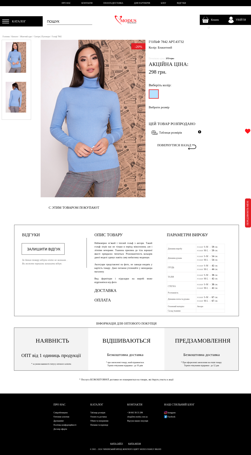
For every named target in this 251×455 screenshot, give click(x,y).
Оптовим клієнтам (61, 417)
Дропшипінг (58, 421)
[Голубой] (153, 95)
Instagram (171, 412)
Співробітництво (60, 412)
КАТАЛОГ (19, 21)
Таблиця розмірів (170, 132)
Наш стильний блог (179, 404)
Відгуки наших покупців (137, 421)
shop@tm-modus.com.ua (137, 417)
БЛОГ (163, 3)
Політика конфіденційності (64, 425)
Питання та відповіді (99, 425)
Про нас (59, 404)
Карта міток (134, 444)
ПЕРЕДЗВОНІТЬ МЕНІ (247, 213)
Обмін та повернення (99, 421)
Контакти (134, 404)
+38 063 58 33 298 (135, 412)
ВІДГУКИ (181, 3)
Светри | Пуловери (42, 36)
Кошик (215, 19)
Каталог (14, 36)
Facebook (171, 417)
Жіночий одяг (26, 36)
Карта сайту (116, 444)
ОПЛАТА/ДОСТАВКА (113, 3)
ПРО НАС (66, 3)
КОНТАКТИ (87, 3)
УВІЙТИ (241, 19)
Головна (6, 36)
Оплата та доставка (98, 417)
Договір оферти (60, 429)
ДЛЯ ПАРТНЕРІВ (142, 3)
